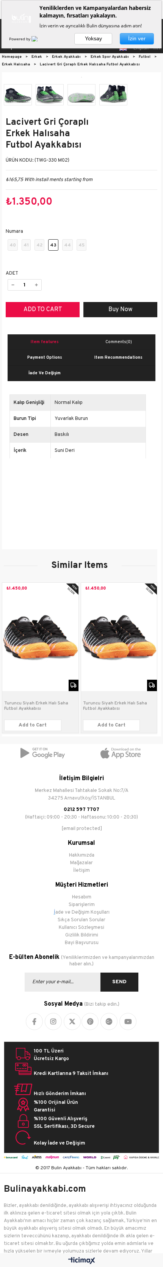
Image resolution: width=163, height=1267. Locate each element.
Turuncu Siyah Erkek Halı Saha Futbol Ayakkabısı (36, 706)
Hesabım (81, 897)
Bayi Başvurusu (82, 943)
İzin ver (137, 38)
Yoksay (93, 38)
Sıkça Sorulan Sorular (81, 920)
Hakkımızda (81, 855)
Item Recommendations (118, 357)
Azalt (13, 285)
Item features (45, 342)
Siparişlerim (82, 905)
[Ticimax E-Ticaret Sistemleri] (81, 1261)
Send (119, 982)
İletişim (81, 871)
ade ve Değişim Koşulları (82, 912)
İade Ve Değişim (44, 373)
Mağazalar (81, 863)
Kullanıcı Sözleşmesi (81, 928)
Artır (36, 285)
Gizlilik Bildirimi (81, 935)
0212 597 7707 (81, 810)
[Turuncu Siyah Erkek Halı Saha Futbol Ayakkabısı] (40, 637)
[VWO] (39, 38)
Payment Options (44, 357)
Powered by (20, 38)
